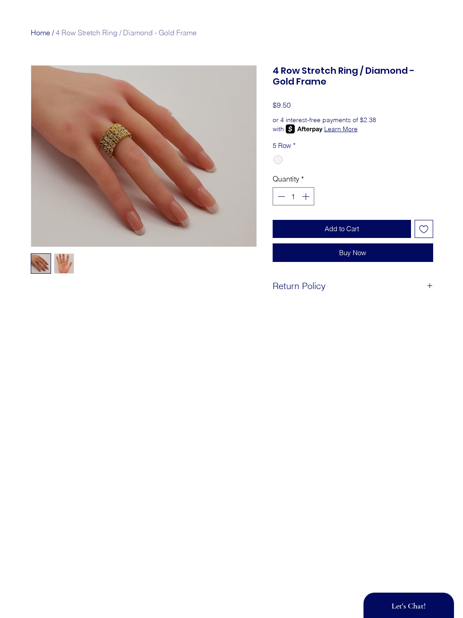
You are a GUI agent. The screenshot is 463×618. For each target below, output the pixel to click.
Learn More (341, 129)
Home (40, 32)
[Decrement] (280, 196)
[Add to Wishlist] (424, 229)
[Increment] (306, 196)
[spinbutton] (293, 196)
